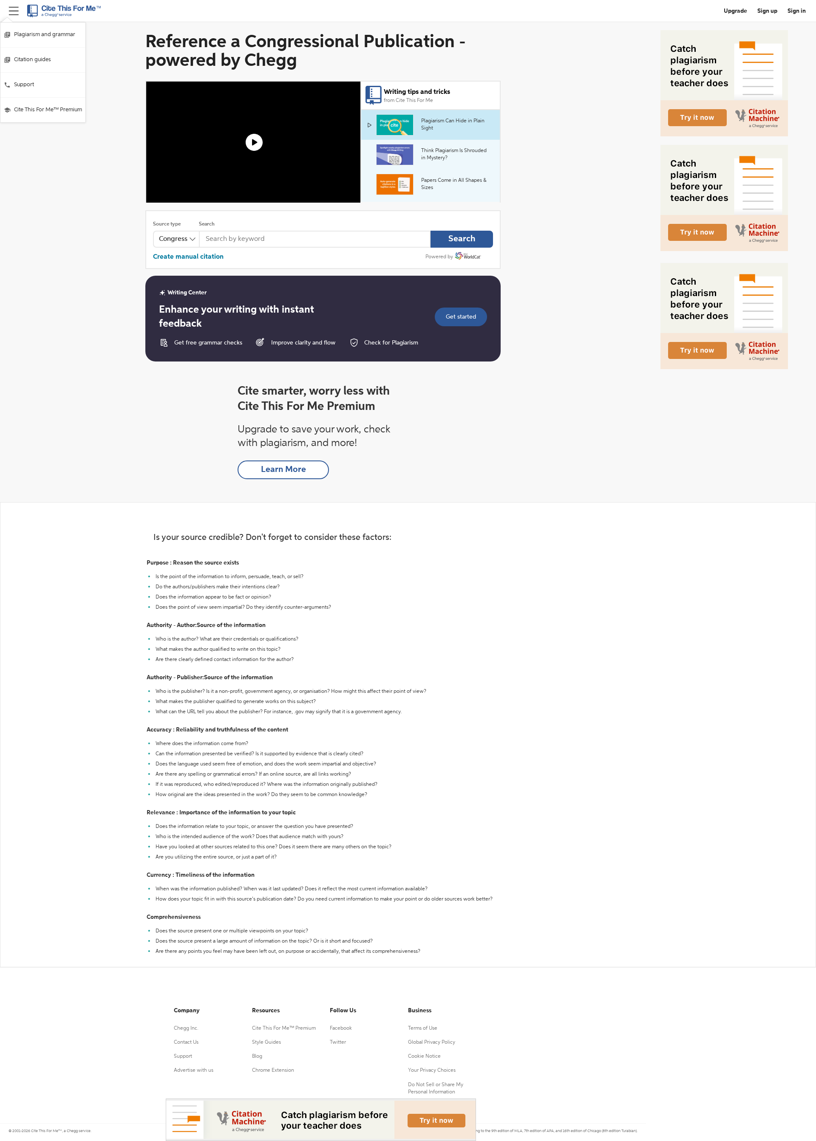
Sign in (797, 11)
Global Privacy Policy (431, 1042)
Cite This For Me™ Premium (48, 110)
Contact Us (186, 1042)
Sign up (767, 11)
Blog (257, 1056)
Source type (167, 224)
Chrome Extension (273, 1070)
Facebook (341, 1028)
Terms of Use (422, 1028)
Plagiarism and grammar (44, 34)
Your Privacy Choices (432, 1070)
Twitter (338, 1042)
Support (24, 85)
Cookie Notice (424, 1056)
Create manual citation (188, 257)
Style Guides (266, 1042)
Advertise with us (193, 1070)
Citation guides (32, 59)
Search (207, 224)
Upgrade (735, 11)
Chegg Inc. (186, 1028)
